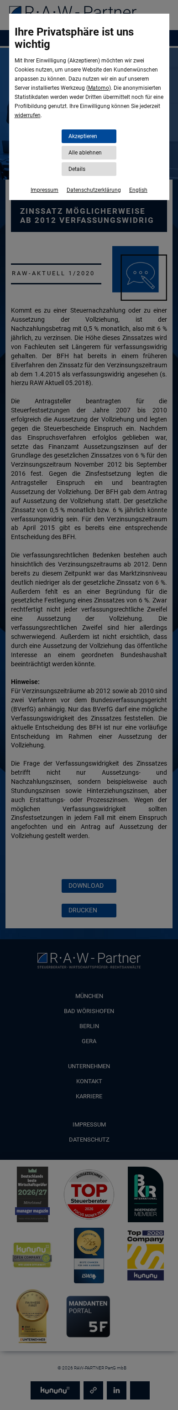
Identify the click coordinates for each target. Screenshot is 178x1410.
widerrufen (28, 115)
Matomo (98, 88)
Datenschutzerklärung (94, 190)
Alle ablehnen (85, 152)
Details (76, 169)
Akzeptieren (82, 136)
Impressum (44, 190)
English (138, 190)
